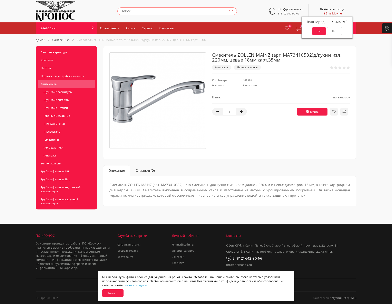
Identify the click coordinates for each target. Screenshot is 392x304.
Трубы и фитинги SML (55, 179)
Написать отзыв (247, 67)
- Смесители (50, 139)
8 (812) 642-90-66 (288, 13)
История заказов (183, 250)
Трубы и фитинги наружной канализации (59, 201)
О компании (109, 28)
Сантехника (61, 40)
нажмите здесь (136, 285)
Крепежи (47, 60)
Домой (40, 40)
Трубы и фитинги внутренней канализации (60, 189)
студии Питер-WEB (344, 298)
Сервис (147, 28)
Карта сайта (125, 257)
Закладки (178, 257)
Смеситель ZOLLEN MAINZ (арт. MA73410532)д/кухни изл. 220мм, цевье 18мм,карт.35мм (141, 40)
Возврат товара (127, 250)
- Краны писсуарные (55, 116)
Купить (314, 111)
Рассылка (178, 263)
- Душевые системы (55, 100)
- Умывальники (52, 147)
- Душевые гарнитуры (56, 92)
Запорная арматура (54, 52)
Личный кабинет (183, 244)
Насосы (46, 68)
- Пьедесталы (50, 131)
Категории (47, 28)
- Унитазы (48, 155)
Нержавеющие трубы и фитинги (63, 76)
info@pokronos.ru (239, 265)
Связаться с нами (128, 244)
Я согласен (112, 293)
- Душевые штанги (54, 108)
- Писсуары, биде (53, 124)
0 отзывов (221, 67)
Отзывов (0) (145, 170)
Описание (116, 170)
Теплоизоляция (51, 163)
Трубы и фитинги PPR (55, 171)
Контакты (166, 28)
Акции (131, 28)
